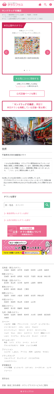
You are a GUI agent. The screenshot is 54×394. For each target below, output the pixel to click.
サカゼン (46, 352)
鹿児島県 (47, 315)
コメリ (11, 342)
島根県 (13, 302)
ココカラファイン (10, 361)
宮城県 (26, 270)
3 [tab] (29, 70)
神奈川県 (47, 276)
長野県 (39, 283)
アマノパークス (22, 324)
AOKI (31, 352)
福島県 (46, 270)
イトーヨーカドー (10, 327)
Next (47, 52)
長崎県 (19, 315)
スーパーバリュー (10, 330)
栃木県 (13, 276)
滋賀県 (6, 296)
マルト (13, 333)
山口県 (33, 302)
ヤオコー (22, 330)
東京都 (39, 276)
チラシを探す (47, 205)
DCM (22, 345)
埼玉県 (26, 276)
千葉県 (29, 14)
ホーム (4, 14)
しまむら (15, 352)
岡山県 (19, 302)
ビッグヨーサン (44, 324)
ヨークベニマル (40, 330)
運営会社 (5, 378)
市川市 (35, 14)
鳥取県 (6, 302)
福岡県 (6, 315)
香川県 (13, 308)
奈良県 (33, 296)
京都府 (13, 296)
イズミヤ (43, 336)
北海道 (6, 270)
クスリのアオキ (33, 358)
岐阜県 (6, 289)
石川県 (19, 283)
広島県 (26, 302)
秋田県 (33, 270)
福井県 (26, 283)
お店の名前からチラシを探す (17, 18)
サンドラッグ (32, 18)
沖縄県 (6, 318)
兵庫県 (26, 296)
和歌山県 (40, 296)
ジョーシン (8, 370)
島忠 (5, 342)
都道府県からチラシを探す (16, 14)
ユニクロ (7, 352)
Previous (6, 52)
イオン (21, 327)
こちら (11, 170)
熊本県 (26, 315)
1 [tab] (24, 70)
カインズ (34, 342)
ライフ (36, 333)
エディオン (29, 367)
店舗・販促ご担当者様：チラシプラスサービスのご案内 (25, 385)
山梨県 (33, 283)
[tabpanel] (27, 48)
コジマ (49, 367)
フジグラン (15, 336)
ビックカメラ (18, 367)
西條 (13, 324)
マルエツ (35, 327)
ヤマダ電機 (8, 367)
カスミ (27, 327)
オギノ (19, 333)
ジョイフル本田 (31, 345)
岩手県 (19, 270)
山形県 (39, 270)
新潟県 (6, 283)
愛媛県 (19, 308)
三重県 (26, 289)
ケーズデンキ (40, 367)
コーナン (26, 342)
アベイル (24, 352)
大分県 (33, 315)
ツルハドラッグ (9, 358)
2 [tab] (27, 70)
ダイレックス (25, 336)
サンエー (35, 336)
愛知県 (19, 289)
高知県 (26, 308)
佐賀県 (13, 315)
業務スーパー (45, 333)
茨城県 (6, 276)
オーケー (30, 330)
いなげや (7, 324)
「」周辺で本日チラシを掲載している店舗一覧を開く (27, 106)
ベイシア (33, 324)
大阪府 (19, 296)
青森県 (13, 270)
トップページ (20, 86)
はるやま (37, 352)
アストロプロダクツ (11, 345)
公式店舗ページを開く (27, 93)
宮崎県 (39, 315)
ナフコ (18, 342)
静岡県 (13, 289)
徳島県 (6, 308)
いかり (6, 336)
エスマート (28, 333)
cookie (24, 178)
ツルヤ (6, 333)
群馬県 (19, 276)
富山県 (13, 283)
